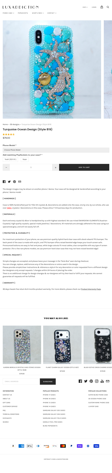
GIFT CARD (6, 403)
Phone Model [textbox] (9, 145)
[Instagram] (96, 382)
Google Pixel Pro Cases (52, 422)
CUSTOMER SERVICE (10, 406)
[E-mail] (107, 382)
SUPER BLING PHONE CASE (98, 395)
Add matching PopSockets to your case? (22, 155)
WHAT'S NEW (37, 13)
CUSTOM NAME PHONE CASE (98, 403)
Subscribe (47, 382)
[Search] (108, 8)
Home (5, 124)
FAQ (4, 410)
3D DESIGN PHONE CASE (97, 399)
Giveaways (7, 418)
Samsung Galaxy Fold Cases (54, 418)
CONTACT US (7, 395)
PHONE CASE (7, 13)
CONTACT (51, 13)
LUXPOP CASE (93, 406)
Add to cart (84, 167)
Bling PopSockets (50, 426)
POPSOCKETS (23, 13)
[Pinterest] (91, 382)
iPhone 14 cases (49, 406)
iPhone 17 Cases (49, 395)
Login (94, 7)
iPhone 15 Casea (49, 403)
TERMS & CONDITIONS (11, 414)
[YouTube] (102, 382)
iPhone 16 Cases (49, 399)
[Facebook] (80, 382)
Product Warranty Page (91, 289)
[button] (9, 134)
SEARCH (6, 422)
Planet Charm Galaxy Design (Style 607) (62, 367)
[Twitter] (85, 382)
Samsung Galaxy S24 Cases (54, 414)
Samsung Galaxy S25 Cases (54, 410)
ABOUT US (6, 399)
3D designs (14, 124)
